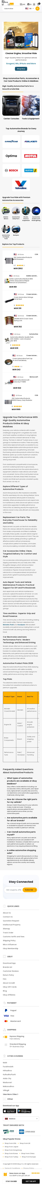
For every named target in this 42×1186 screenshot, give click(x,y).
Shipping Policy (9, 940)
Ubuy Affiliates (9, 995)
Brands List (7, 967)
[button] (23, 4)
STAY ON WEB (11, 1181)
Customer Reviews (11, 971)
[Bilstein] (31, 170)
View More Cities (10, 1094)
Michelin (6, 625)
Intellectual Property (11, 925)
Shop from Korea (11, 1153)
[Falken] (31, 141)
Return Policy (8, 975)
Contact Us (8, 917)
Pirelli (12, 625)
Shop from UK (25, 1143)
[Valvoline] (21, 184)
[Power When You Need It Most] (21, 35)
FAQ (4, 979)
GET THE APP (31, 1181)
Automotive (33, 334)
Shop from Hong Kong (13, 1150)
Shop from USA (10, 1143)
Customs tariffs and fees (13, 936)
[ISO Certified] (26, 1131)
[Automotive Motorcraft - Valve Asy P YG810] (9, 382)
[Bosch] (11, 170)
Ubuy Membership (10, 948)
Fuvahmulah (8, 1066)
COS (36, 254)
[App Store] (10, 1112)
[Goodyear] (11, 141)
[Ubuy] (11, 4)
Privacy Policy (28, 1168)
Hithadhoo (7, 1070)
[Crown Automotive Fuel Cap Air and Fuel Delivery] (8, 362)
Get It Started (21, 69)
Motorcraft (34, 377)
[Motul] (31, 156)
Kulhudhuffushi (9, 1074)
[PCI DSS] (8, 1132)
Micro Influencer (10, 944)
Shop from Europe (29, 1157)
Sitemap (6, 929)
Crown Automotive (32, 294)
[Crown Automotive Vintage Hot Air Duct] (9, 300)
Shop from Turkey (11, 1157)
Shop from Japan (11, 1147)
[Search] (37, 9)
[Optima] (11, 156)
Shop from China (27, 1153)
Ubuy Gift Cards (10, 987)
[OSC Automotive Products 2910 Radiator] (9, 261)
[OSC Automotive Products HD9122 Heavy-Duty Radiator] (8, 402)
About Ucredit (9, 983)
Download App (9, 963)
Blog (5, 991)
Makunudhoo (8, 1086)
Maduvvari (7, 1082)
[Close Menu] (3, 4)
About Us (7, 913)
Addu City (7, 1078)
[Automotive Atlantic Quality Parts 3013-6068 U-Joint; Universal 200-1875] (7, 340)
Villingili (6, 1090)
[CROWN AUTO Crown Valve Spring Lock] (9, 321)
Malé (5, 1062)
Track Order (8, 932)
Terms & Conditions (12, 1168)
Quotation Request (11, 921)
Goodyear (21, 625)
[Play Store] (24, 1112)
